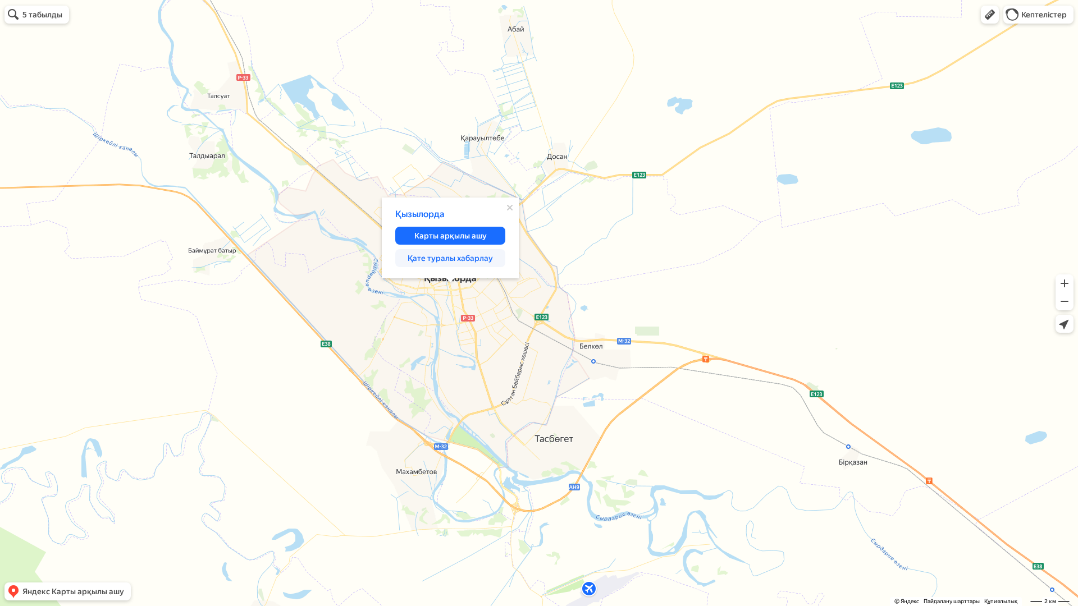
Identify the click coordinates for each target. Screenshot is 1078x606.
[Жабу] (509, 207)
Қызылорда (420, 214)
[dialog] (450, 238)
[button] (990, 15)
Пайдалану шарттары (952, 601)
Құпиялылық (1000, 601)
